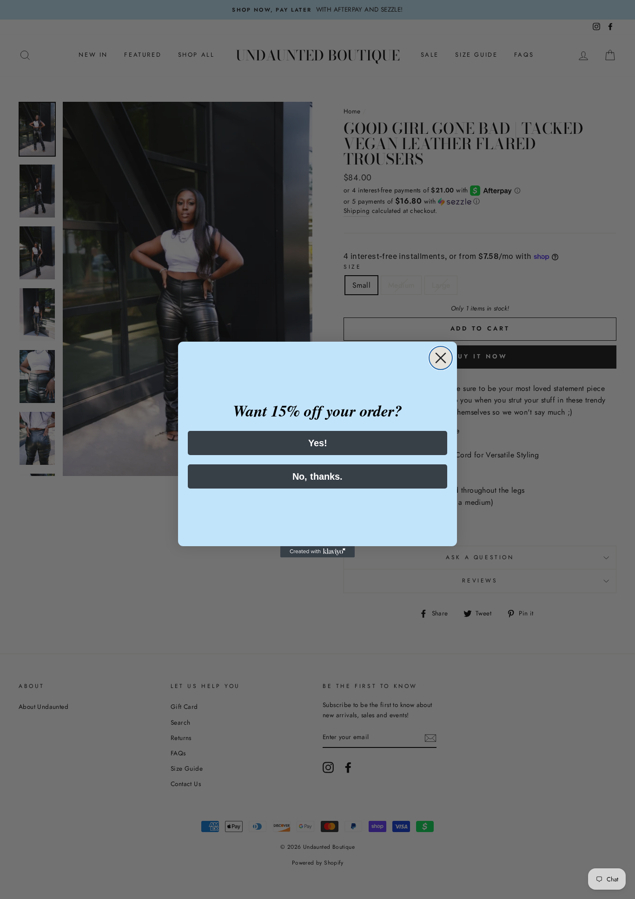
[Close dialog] (440, 358)
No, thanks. (317, 476)
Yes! (317, 443)
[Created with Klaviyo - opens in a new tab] (317, 551)
